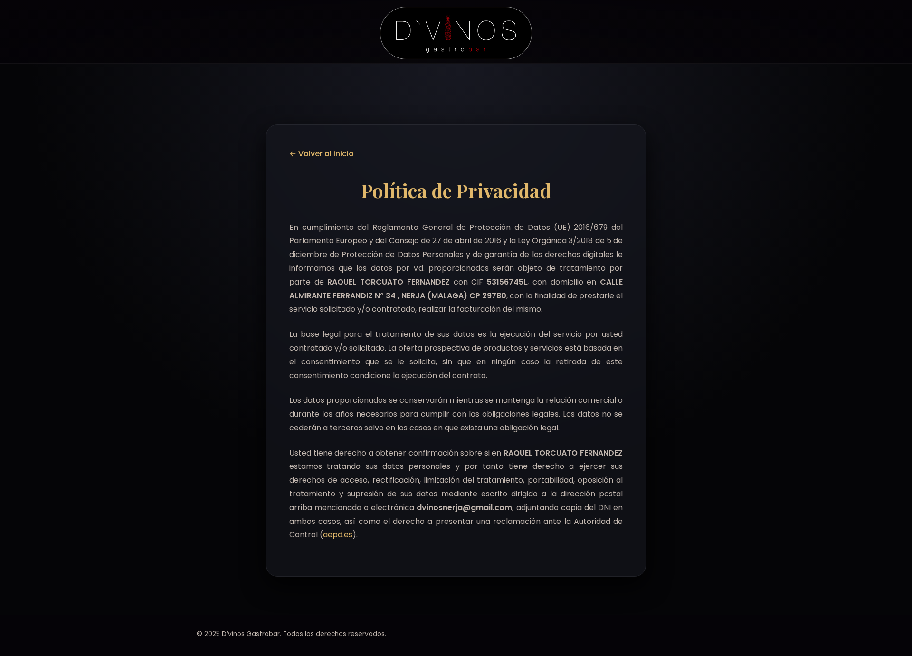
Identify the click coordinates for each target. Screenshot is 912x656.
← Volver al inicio (321, 153)
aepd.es (337, 534)
